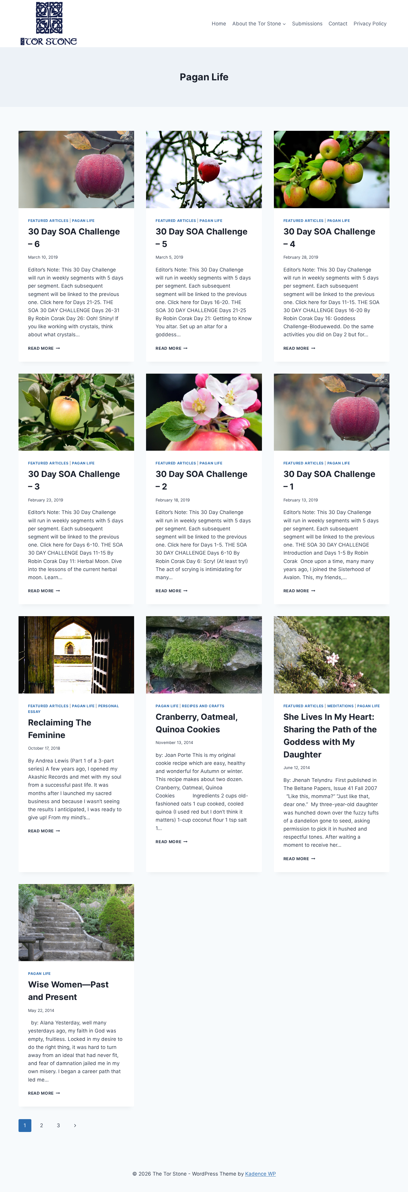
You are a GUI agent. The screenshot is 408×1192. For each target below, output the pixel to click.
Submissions (307, 24)
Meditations (340, 706)
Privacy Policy (370, 24)
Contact (338, 24)
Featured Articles (48, 220)
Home (219, 24)
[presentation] (76, 169)
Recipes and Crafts (203, 706)
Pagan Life (83, 220)
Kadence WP (260, 1174)
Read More (44, 348)
